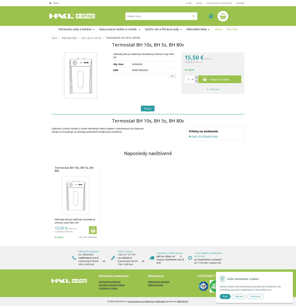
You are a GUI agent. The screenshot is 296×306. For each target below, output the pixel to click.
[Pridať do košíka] (93, 230)
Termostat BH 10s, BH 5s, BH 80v (74, 169)
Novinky (232, 29)
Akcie (218, 29)
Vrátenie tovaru (155, 284)
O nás (189, 3)
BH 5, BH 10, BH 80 (91, 37)
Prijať (225, 296)
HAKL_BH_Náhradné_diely (205, 136)
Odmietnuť (255, 296)
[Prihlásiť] (211, 16)
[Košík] (222, 16)
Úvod (55, 3)
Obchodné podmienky (110, 281)
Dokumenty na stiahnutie (219, 3)
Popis (147, 108)
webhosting (161, 301)
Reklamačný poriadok (158, 281)
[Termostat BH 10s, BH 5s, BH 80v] (80, 75)
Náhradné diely (69, 37)
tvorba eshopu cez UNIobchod (141, 301)
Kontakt (240, 3)
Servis (199, 3)
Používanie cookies (108, 288)
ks (193, 79)
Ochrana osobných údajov (112, 284)
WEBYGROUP (182, 301)
